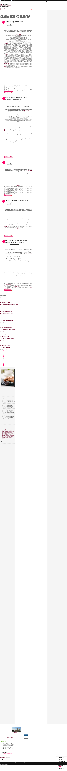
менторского (5, 429)
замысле (7, 437)
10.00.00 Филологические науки (7, 318)
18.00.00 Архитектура (4, 336)
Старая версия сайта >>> (16, 732)
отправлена (3, 431)
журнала (8, 436)
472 (3, 363)
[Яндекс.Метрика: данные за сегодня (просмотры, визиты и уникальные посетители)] (10, 737)
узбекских (3, 436)
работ (10, 428)
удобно (10, 434)
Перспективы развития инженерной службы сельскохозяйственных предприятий (15, 98)
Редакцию (3, 438)
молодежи (10, 430)
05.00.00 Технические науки (15, 203)
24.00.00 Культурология (5, 347)
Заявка (2, 434)
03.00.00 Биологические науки (6, 302)
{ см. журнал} (26, 110)
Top (2, 759)
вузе (12, 429)
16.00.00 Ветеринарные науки (6, 331)
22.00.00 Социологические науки (7, 340)
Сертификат (3, 433)
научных (2, 428)
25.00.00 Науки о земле (14, 244)
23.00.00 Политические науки (6, 343)
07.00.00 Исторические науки (6, 311)
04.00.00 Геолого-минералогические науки (9, 304)
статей (13, 435)
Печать (6, 27)
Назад (3, 351)
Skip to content (4, 8)
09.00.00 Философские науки (6, 315)
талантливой (12, 428)
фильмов (6, 433)
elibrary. (5, 394)
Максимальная (3, 435)
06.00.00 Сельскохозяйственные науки (8, 309)
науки (9, 432)
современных (10, 437)
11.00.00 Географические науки (6, 320)
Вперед (3, 364)
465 (3, 355)
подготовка (9, 433)
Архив (5, 436)
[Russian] (2, 0)
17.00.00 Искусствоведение (5, 334)
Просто (8, 434)
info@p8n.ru (45, 9)
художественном (4, 437)
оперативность (7, 435)
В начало (3, 350)
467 (3, 357)
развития (8, 430)
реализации (6, 431)
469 (3, 359)
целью (2, 430)
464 (3, 354)
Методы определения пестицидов (12, 162)
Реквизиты (12, 431)
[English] (12, 0)
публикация (6, 428)
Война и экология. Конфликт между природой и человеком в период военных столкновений (16, 241)
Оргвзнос (11, 435)
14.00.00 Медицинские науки (6, 327)
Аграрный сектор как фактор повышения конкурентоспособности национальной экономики (17, 22)
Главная (5, 757)
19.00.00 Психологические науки (7, 338)
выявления (5, 430)
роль (9, 436)
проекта (3, 429)
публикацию (5, 434)
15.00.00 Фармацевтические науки (7, 329)
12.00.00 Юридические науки (6, 322)
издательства (3, 432)
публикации (9, 431)
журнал (12, 433)
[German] (16, 0)
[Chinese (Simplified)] (7, 0)
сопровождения (9, 429)
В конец (3, 365)
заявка (11, 432)
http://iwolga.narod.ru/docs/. (8, 284)
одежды (12, 436)
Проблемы (6, 432)
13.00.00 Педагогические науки (6, 325)
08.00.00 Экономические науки (16, 24)
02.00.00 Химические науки (15, 163)
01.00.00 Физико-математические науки (8, 297)
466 (3, 356)
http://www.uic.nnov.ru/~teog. (16, 286)
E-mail (6, 28)
